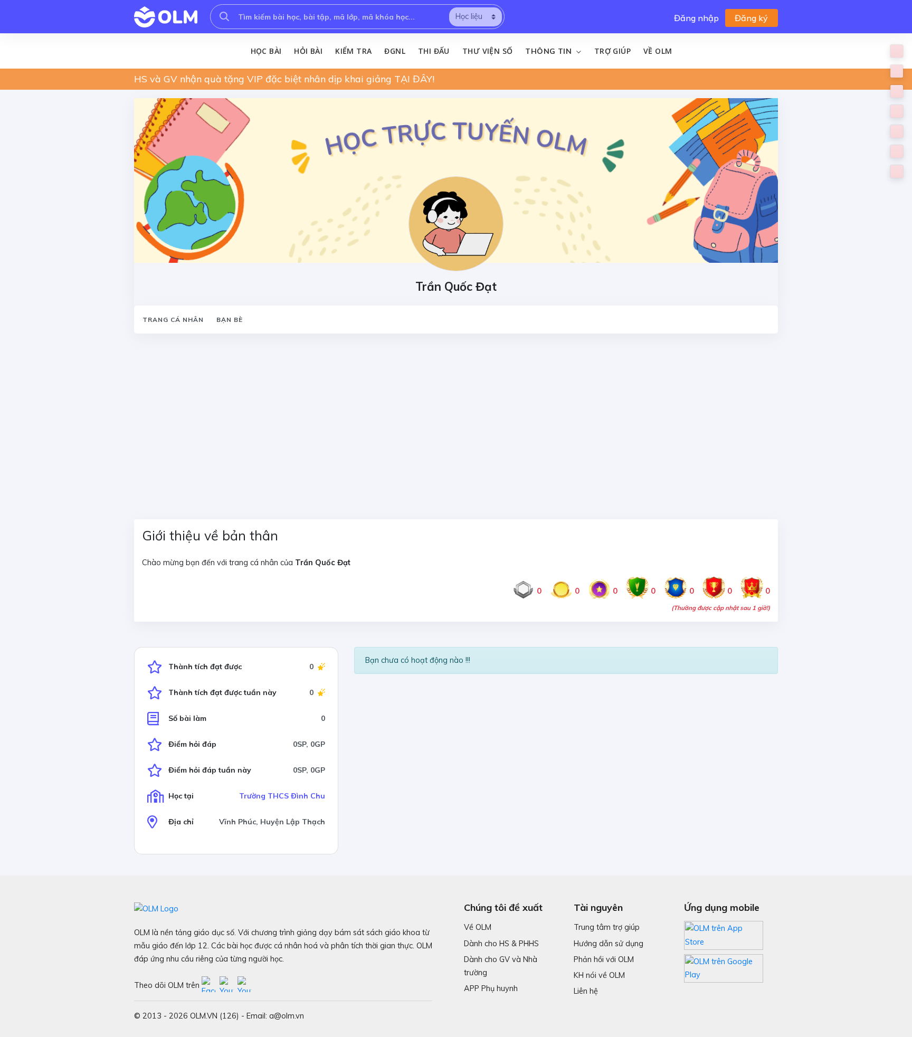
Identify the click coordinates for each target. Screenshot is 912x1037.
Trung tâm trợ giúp (607, 927)
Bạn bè (229, 320)
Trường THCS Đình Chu (282, 796)
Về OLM (657, 51)
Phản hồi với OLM (604, 959)
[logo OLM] (165, 16)
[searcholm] (224, 16)
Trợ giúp (612, 51)
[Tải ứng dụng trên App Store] (723, 934)
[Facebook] (211, 985)
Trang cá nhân (173, 320)
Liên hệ (586, 991)
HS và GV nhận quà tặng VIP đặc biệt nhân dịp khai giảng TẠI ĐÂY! (284, 79)
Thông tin (549, 51)
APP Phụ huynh (491, 988)
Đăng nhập (696, 18)
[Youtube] (229, 985)
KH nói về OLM (599, 975)
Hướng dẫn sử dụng (608, 943)
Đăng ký (751, 18)
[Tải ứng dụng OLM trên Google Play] (723, 966)
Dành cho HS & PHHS (501, 943)
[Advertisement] (450, 420)
